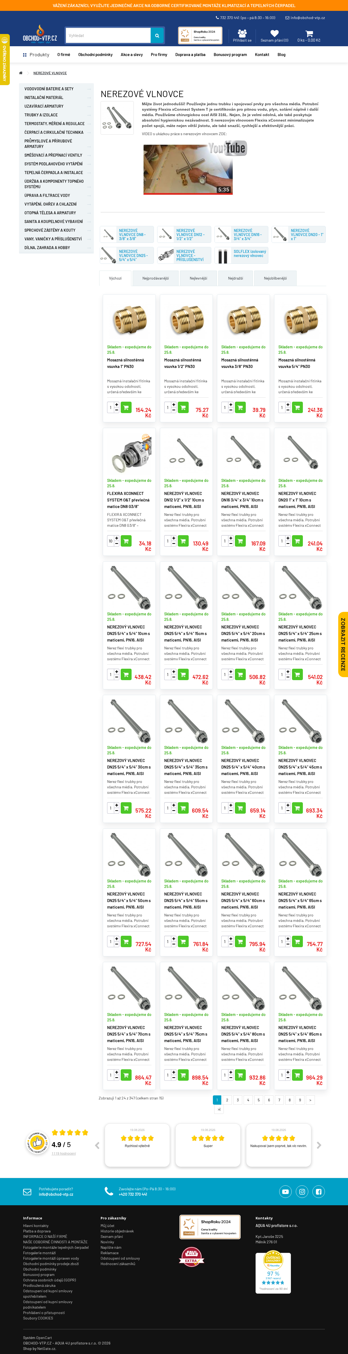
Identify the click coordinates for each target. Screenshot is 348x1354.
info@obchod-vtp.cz (308, 17)
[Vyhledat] (157, 35)
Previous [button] (96, 1145)
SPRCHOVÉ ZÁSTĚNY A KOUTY (49, 230)
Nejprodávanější (155, 278)
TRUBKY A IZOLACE (41, 115)
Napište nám (111, 1247)
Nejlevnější (198, 278)
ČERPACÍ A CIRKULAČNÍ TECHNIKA (53, 132)
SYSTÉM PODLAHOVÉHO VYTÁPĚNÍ (53, 164)
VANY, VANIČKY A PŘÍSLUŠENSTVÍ (53, 239)
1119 (64, 1153)
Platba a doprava (37, 1231)
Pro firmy (159, 54)
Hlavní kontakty (35, 1225)
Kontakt (262, 54)
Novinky (107, 1242)
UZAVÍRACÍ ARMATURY (43, 106)
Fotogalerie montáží (39, 1252)
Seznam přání (112, 1236)
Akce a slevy (132, 54)
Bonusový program (230, 54)
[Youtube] (285, 1191)
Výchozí (115, 278)
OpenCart (44, 1337)
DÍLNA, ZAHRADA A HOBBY (47, 247)
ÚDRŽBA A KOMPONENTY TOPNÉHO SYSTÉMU (54, 184)
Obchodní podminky (95, 54)
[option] (137, 1145)
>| (219, 1109)
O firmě (63, 54)
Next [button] (319, 1145)
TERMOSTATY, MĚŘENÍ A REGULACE (54, 123)
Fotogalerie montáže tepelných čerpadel (56, 1247)
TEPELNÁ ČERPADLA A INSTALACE (53, 172)
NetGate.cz (46, 1348)
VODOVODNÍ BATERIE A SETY (48, 88)
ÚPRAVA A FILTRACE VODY (47, 195)
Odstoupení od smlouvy (120, 1258)
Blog (281, 54)
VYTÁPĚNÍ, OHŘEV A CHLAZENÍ (50, 204)
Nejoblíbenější (275, 278)
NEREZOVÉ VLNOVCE (50, 73)
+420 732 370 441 (133, 1194)
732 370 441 (247, 17)
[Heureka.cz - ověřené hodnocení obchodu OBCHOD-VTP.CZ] (273, 1271)
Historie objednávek (117, 1231)
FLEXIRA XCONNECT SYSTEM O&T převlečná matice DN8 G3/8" (128, 500)
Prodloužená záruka (39, 1285)
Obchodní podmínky (39, 1269)
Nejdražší (235, 278)
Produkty (37, 54)
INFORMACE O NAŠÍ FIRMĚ (45, 1236)
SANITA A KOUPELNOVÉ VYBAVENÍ (53, 221)
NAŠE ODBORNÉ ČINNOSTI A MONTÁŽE (55, 1242)
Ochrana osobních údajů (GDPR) (49, 1280)
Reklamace (110, 1252)
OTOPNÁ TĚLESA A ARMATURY (50, 212)
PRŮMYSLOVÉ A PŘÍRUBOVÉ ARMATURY (48, 144)
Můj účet (107, 1225)
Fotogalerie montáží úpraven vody (51, 1258)
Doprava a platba (190, 54)
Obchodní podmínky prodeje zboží (51, 1263)
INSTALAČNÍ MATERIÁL (43, 97)
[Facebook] (318, 1191)
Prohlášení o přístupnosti (44, 1312)
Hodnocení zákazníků (118, 1263)
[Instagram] (302, 1191)
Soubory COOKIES (38, 1318)
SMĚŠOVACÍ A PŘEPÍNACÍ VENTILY (53, 155)
